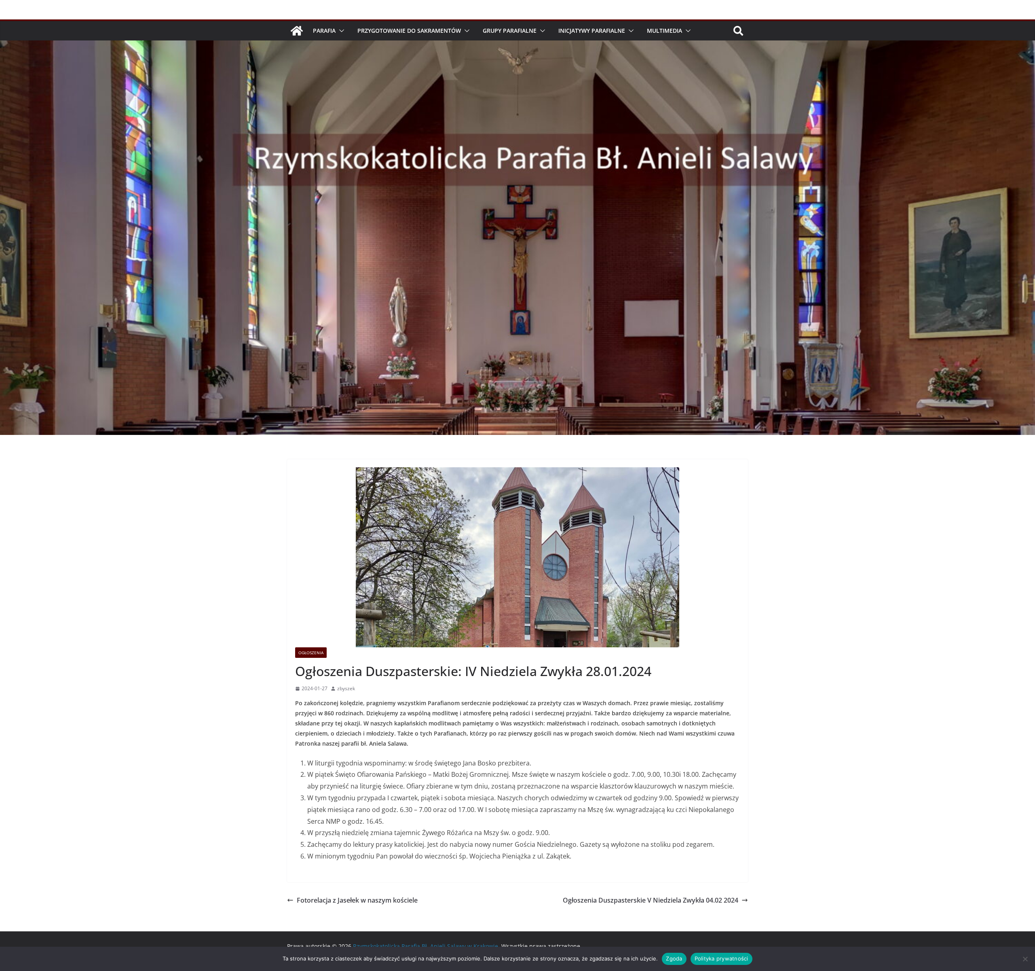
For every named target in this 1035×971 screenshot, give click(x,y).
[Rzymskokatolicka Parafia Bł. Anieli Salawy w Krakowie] (296, 30)
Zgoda (674, 958)
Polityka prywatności (721, 958)
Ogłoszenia (310, 652)
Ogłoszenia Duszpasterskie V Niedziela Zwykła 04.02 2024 (650, 900)
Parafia (324, 30)
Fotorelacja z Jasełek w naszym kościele (357, 900)
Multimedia (664, 30)
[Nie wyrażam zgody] (1025, 959)
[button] (340, 30)
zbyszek (346, 688)
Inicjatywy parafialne (591, 30)
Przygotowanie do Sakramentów (409, 30)
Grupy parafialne (510, 30)
